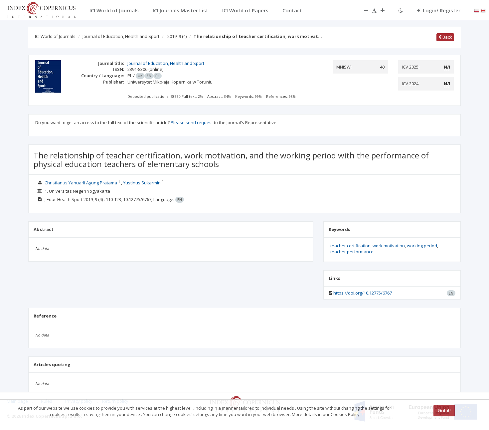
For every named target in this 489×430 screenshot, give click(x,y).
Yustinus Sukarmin (142, 183)
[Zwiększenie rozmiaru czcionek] (386, 10)
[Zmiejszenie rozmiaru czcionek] (362, 10)
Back (446, 37)
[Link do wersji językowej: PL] (476, 10)
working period (422, 246)
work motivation (389, 246)
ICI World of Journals (55, 36)
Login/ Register (441, 10)
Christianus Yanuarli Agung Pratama (81, 183)
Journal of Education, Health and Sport (120, 36)
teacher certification (350, 246)
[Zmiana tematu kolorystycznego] (401, 10)
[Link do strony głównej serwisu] (41, 9)
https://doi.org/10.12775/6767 (362, 293)
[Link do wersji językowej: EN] (483, 10)
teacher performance (352, 252)
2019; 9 (177, 36)
